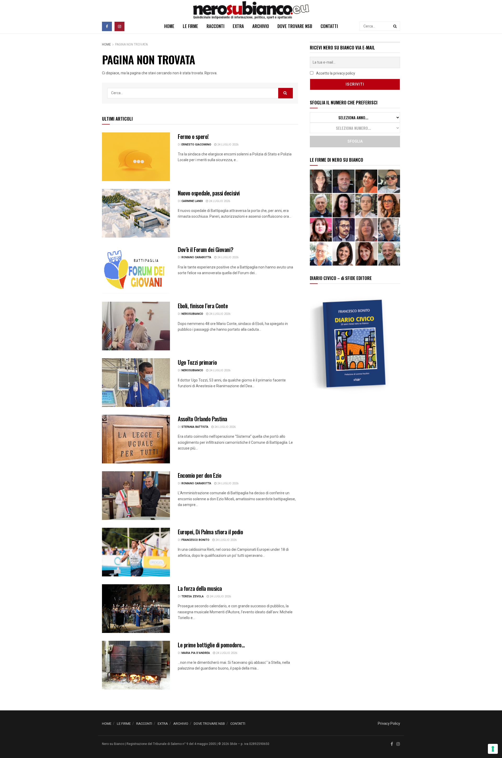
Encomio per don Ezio (199, 475)
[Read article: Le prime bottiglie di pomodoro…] (136, 665)
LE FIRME (190, 26)
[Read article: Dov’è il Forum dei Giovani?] (136, 269)
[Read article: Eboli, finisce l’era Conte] (136, 326)
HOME (169, 26)
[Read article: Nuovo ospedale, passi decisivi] (136, 213)
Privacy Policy (389, 723)
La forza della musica (200, 588)
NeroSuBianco (192, 314)
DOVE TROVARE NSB (294, 26)
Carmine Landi (192, 201)
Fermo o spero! (193, 136)
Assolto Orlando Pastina (202, 418)
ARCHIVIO (260, 26)
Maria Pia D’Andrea (195, 653)
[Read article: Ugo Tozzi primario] (136, 382)
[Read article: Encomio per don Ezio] (136, 495)
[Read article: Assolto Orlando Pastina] (136, 439)
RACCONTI (215, 26)
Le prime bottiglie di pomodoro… (211, 645)
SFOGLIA (355, 141)
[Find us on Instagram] (119, 26)
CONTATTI (329, 26)
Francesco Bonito (195, 540)
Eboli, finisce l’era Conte (203, 305)
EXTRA (238, 26)
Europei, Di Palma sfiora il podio (210, 531)
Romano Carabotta (196, 257)
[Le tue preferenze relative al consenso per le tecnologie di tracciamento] (493, 749)
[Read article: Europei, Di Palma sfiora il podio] (136, 552)
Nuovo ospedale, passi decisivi (209, 193)
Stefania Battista (194, 427)
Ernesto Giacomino (196, 144)
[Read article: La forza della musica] (136, 608)
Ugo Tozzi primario (197, 362)
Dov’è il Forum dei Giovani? (205, 249)
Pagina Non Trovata (131, 44)
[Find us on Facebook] (107, 26)
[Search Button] (395, 26)
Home (106, 44)
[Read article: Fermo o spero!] (136, 156)
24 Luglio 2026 (227, 144)
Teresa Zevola (192, 596)
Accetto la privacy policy (335, 73)
